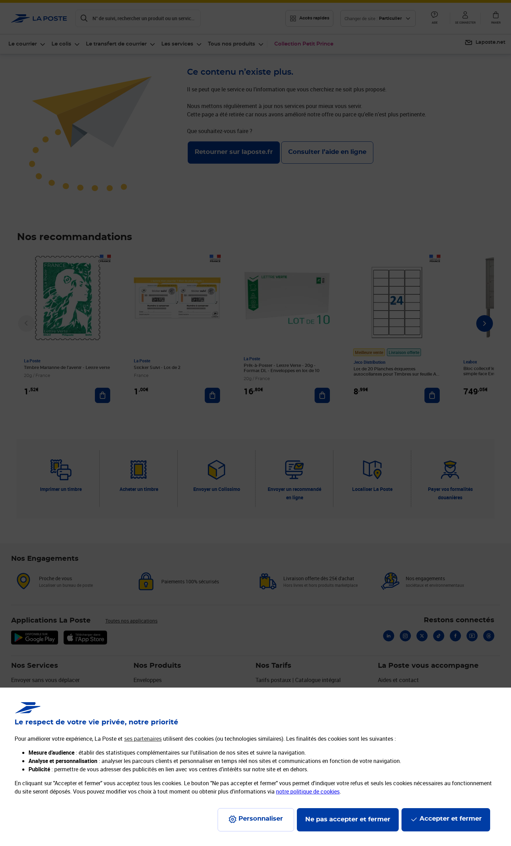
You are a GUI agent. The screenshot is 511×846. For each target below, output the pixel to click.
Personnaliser (260, 819)
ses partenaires (143, 738)
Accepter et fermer (451, 819)
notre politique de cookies (308, 791)
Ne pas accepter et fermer (347, 819)
